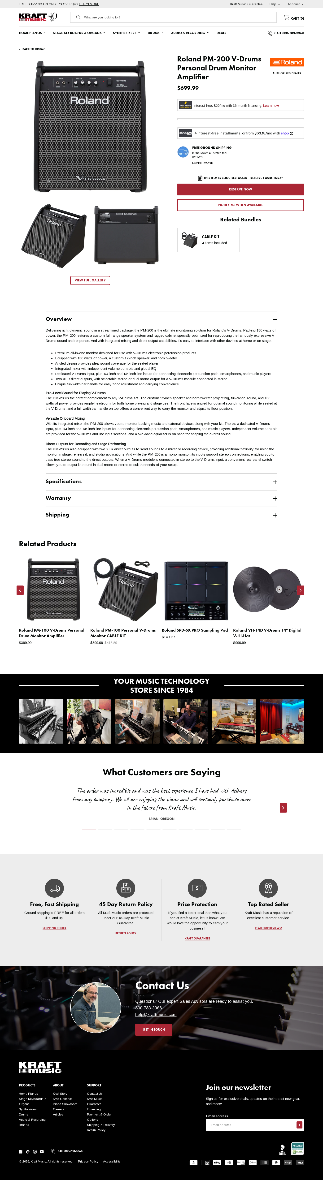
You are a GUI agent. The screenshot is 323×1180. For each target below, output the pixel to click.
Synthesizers (28, 1109)
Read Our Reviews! (268, 928)
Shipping (57, 515)
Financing (94, 1109)
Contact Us (95, 1093)
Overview (59, 319)
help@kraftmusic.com (156, 1014)
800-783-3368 (148, 1008)
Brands (24, 1125)
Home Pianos (28, 1093)
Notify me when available (240, 205)
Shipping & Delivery (101, 1125)
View (76, 615)
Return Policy (96, 1130)
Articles (58, 1114)
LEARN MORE (89, 4)
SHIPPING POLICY (54, 928)
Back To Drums (33, 49)
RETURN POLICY (125, 933)
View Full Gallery (90, 280)
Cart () (297, 18)
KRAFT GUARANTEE (197, 938)
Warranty (58, 498)
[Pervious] (20, 590)
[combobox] (180, 17)
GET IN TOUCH (154, 1029)
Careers (58, 1109)
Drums (23, 1114)
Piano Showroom (65, 1104)
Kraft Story (60, 1093)
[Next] (300, 590)
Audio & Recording (32, 1119)
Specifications (64, 482)
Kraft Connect (62, 1099)
